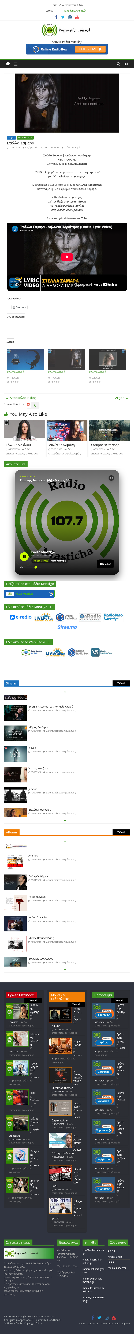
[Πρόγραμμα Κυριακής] (103, 1178)
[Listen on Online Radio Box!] (67, 46)
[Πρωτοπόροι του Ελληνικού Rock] (60, 1167)
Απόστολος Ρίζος (38, 908)
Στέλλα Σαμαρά (72, 147)
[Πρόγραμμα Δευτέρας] (103, 1005)
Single (11, 137)
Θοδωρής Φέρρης (38, 867)
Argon (121, 398)
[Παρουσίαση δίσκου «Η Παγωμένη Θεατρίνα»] (60, 1101)
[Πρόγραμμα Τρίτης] (103, 1032)
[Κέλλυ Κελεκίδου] (24, 422)
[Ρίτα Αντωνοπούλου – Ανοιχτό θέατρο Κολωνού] (60, 1134)
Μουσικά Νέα (25, 137)
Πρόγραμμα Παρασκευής (121, 1127)
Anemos (33, 846)
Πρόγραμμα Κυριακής (120, 1186)
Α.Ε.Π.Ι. (111, 1251)
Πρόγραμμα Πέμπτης (121, 1098)
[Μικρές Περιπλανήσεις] (15, 929)
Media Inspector (117, 1268)
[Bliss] (17, 1091)
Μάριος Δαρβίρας (38, 718)
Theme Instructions (110, 1323)
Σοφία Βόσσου (77, 1045)
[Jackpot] (15, 780)
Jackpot (32, 780)
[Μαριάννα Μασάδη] (17, 1032)
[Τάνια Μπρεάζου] (17, 1061)
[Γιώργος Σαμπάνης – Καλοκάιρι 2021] (60, 1199)
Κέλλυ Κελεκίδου (18, 445)
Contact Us (92, 1323)
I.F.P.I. (111, 1262)
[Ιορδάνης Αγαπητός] (17, 1005)
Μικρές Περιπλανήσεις (41, 929)
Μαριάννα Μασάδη (75, 10)
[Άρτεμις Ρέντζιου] (15, 759)
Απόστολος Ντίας (21, 398)
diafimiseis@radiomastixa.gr (92, 1280)
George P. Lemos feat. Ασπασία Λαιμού (50, 697)
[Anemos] (15, 847)
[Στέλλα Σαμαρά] (25, 359)
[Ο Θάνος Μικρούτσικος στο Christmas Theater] (60, 1069)
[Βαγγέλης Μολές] (17, 1149)
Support (126, 1323)
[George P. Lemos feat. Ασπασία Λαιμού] (15, 697)
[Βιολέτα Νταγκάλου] (15, 801)
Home (82, 1323)
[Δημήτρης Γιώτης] (17, 1178)
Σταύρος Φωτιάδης (105, 445)
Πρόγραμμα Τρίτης (120, 1038)
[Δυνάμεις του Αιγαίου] (15, 950)
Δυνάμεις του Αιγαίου (40, 950)
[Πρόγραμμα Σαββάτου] (103, 1149)
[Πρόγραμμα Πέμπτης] (103, 1091)
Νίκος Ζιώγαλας (37, 888)
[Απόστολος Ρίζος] (15, 908)
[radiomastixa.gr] (8, 63)
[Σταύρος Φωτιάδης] (109, 422)
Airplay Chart (115, 1256)
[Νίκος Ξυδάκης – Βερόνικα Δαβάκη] (60, 1008)
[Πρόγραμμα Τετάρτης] (103, 1061)
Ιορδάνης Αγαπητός (34, 1010)
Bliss (33, 1092)
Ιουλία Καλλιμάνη (61, 445)
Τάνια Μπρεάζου (34, 1067)
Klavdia (32, 739)
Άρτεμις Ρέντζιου (38, 759)
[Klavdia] (15, 739)
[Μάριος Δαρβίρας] (15, 718)
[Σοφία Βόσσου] (60, 1039)
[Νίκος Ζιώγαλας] (15, 888)
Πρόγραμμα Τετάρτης (120, 1069)
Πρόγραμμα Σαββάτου (121, 1156)
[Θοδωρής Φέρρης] (15, 867)
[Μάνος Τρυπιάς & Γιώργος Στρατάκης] (17, 1116)
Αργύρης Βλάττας (34, 147)
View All (121, 682)
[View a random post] (126, 63)
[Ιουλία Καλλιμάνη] (67, 422)
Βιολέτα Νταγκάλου (39, 800)
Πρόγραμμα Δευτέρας (121, 1010)
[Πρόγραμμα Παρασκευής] (103, 1120)
